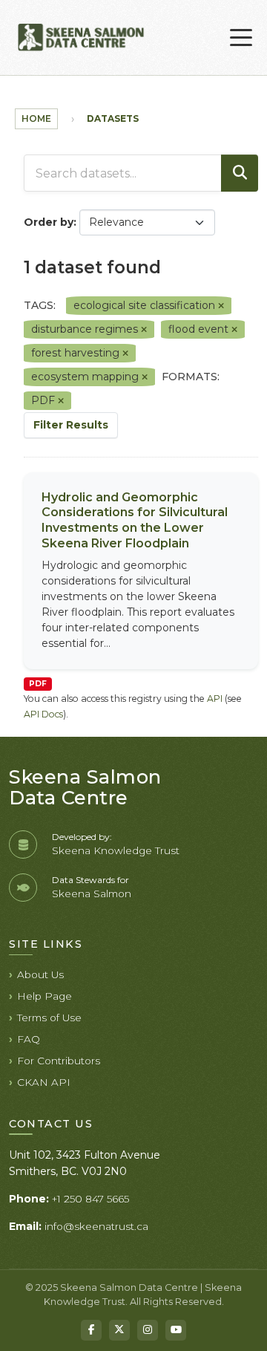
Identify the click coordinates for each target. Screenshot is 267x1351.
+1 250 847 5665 (90, 1199)
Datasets (113, 118)
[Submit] (239, 173)
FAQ (28, 1039)
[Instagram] (147, 1330)
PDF (38, 683)
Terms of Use (49, 1017)
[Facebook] (91, 1330)
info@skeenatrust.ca (96, 1226)
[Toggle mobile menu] (241, 38)
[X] (119, 1330)
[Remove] (221, 306)
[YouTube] (175, 1330)
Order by (48, 222)
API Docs (43, 714)
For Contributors (58, 1061)
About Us (40, 974)
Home (36, 118)
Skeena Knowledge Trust (115, 850)
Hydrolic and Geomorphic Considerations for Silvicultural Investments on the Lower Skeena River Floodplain (135, 520)
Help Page (44, 996)
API (214, 698)
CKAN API (43, 1082)
